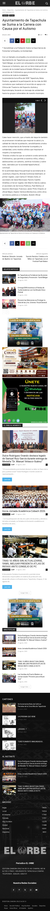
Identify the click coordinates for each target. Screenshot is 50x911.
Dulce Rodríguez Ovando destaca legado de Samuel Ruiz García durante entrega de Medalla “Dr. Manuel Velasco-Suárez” (24, 458)
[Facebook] (12, 40)
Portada (12, 15)
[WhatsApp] (28, 40)
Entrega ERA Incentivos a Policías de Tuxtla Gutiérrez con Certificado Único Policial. (31, 290)
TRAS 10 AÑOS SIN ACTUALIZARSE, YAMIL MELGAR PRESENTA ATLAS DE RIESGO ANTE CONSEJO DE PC (23, 563)
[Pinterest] (22, 40)
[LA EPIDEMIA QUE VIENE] (9, 720)
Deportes (10, 10)
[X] (17, 40)
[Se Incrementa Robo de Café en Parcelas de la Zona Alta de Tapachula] (9, 707)
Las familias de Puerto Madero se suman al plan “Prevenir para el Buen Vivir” (31, 676)
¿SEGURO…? (22, 729)
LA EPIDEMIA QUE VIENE (26, 716)
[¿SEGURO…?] (9, 733)
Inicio (4, 10)
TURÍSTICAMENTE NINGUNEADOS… (31, 742)
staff (12, 464)
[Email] (33, 40)
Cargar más (24, 593)
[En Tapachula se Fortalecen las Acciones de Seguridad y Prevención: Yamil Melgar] (9, 279)
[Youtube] (36, 890)
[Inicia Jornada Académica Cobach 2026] (25, 497)
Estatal (5, 295)
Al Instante (6, 464)
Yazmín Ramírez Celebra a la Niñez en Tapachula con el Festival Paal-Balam (37, 258)
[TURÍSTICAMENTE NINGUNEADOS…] (9, 745)
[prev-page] (3, 312)
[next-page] (7, 312)
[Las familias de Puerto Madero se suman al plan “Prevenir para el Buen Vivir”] (9, 678)
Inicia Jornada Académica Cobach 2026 (23, 511)
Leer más (7, 479)
